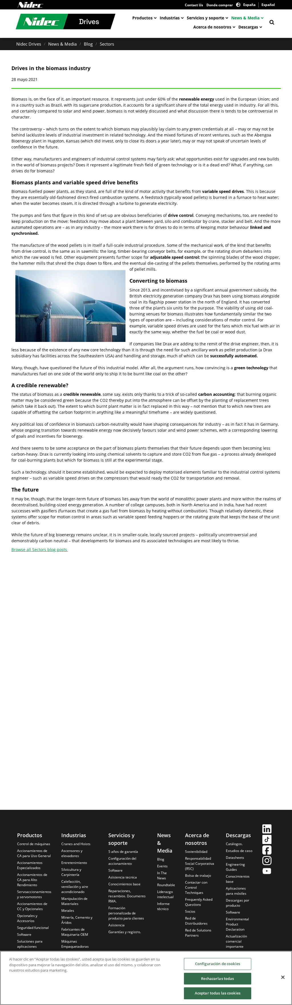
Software (24, 934)
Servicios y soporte (205, 18)
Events (162, 866)
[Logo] (30, 5)
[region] (146, 978)
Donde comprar (219, 5)
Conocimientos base (124, 884)
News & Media (245, 18)
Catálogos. (234, 843)
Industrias (170, 18)
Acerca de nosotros (212, 27)
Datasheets (235, 857)
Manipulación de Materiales (74, 901)
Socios (190, 911)
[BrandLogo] (65, 22)
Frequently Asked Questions (198, 902)
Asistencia (116, 925)
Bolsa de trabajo (198, 875)
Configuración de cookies (217, 963)
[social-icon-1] (266, 829)
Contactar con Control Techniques (196, 887)
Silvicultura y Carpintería (71, 872)
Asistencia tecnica (122, 877)
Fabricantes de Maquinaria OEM (74, 932)
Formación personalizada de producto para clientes (126, 913)
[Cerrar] (283, 977)
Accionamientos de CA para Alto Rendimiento (32, 879)
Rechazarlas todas (217, 978)
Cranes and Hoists (75, 843)
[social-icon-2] (266, 840)
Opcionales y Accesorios (27, 918)
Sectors (107, 44)
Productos (142, 18)
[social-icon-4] (266, 861)
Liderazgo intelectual (165, 894)
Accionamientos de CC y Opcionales (32, 906)
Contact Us (194, 5)
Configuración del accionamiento (122, 861)
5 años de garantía (123, 851)
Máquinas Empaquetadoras (75, 944)
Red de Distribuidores (196, 921)
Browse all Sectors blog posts (39, 549)
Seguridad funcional (33, 927)
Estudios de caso (239, 850)
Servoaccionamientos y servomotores (34, 894)
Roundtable (166, 884)
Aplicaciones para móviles (236, 891)
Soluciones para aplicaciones (29, 944)
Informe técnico (163, 906)
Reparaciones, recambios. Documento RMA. (126, 896)
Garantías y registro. (124, 931)
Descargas (248, 27)
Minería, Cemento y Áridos (76, 920)
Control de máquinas (33, 843)
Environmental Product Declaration (237, 924)
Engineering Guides (235, 867)
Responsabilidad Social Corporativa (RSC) (199, 863)
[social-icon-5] (266, 872)
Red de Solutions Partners (198, 933)
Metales (67, 910)
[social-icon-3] (266, 850)
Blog (88, 44)
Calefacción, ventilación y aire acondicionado (74, 886)
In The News (162, 875)
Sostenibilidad (196, 851)
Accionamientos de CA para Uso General (34, 853)
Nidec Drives (28, 44)
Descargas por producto (237, 903)
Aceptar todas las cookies (217, 993)
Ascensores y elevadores (71, 853)
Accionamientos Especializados (29, 865)
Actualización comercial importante (236, 941)
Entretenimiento (74, 862)
